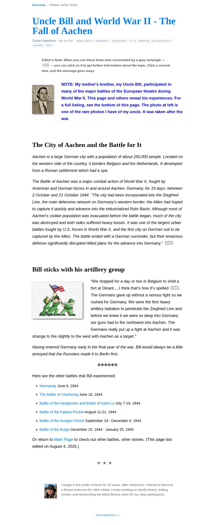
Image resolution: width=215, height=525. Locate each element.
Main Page (63, 439)
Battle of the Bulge (54, 429)
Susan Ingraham (44, 40)
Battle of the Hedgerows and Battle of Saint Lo (76, 403)
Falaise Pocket (161, 41)
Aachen (38, 45)
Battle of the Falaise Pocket (62, 412)
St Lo (132, 41)
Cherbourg (119, 41)
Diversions (39, 5)
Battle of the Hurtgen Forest (61, 421)
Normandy (102, 41)
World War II (85, 41)
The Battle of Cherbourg (58, 394)
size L (49, 45)
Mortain (144, 41)
